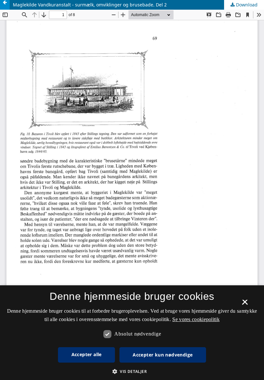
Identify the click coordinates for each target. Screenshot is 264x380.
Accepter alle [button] (86, 354)
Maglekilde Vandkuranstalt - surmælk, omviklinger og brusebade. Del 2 (90, 5)
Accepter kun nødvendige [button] (163, 355)
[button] (132, 371)
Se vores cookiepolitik (196, 319)
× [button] (245, 304)
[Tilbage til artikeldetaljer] (5, 5)
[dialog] (132, 332)
